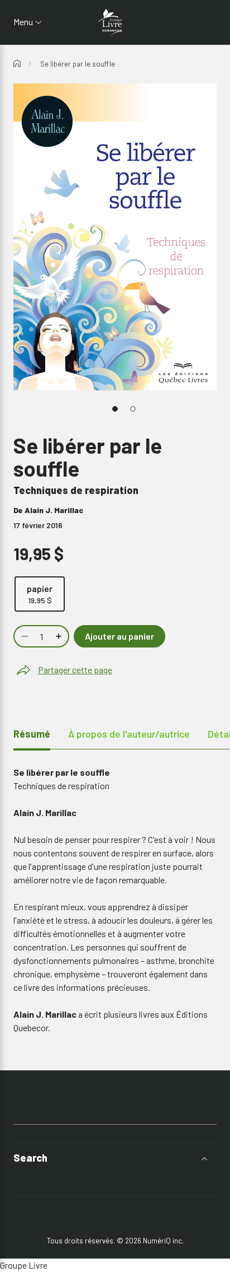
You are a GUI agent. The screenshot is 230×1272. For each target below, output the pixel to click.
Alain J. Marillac (54, 510)
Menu (23, 22)
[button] (115, 1158)
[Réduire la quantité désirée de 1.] (23, 636)
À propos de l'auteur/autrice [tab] (129, 734)
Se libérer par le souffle (77, 63)
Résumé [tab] (31, 734)
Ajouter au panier (119, 636)
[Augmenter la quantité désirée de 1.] (59, 636)
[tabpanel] (115, 900)
